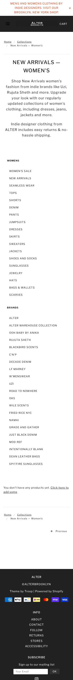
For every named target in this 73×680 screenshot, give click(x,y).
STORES (37, 640)
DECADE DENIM (20, 361)
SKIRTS (14, 236)
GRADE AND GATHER (24, 427)
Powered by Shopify (49, 591)
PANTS (14, 214)
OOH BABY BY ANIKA (24, 332)
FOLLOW (36, 630)
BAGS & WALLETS (22, 287)
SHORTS (15, 200)
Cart (63, 23)
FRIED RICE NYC (20, 412)
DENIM (14, 207)
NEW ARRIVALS (20, 178)
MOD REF (15, 441)
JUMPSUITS (17, 222)
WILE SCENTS (19, 405)
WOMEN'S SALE (20, 171)
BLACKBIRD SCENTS (23, 347)
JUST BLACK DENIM (23, 434)
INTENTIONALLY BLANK (26, 449)
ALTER (13, 318)
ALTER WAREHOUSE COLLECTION (33, 325)
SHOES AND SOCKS (23, 258)
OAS (12, 398)
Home (7, 41)
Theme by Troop (21, 591)
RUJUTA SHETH (20, 339)
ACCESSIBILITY (36, 646)
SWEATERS (17, 243)
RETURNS (36, 635)
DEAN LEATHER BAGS (24, 456)
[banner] (37, 24)
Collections (24, 41)
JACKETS (15, 251)
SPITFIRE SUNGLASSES (26, 463)
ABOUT (36, 619)
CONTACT (36, 624)
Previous (61, 531)
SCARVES (16, 294)
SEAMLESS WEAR (21, 185)
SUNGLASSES (19, 265)
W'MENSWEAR (19, 376)
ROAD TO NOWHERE (23, 390)
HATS (13, 280)
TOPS (13, 192)
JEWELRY (16, 273)
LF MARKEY (17, 369)
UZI (11, 383)
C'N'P (13, 354)
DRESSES (16, 229)
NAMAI (14, 420)
